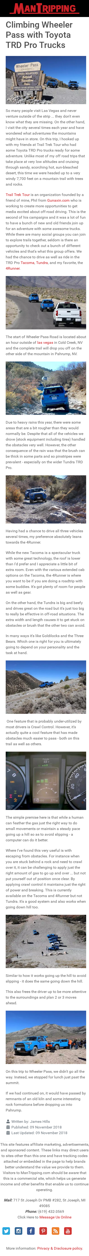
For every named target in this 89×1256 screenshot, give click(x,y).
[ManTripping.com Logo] (44, 8)
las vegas (45, 342)
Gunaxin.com (58, 200)
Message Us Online (55, 1217)
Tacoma (27, 262)
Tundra (42, 262)
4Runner (12, 268)
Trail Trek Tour (18, 194)
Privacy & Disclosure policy (59, 1248)
